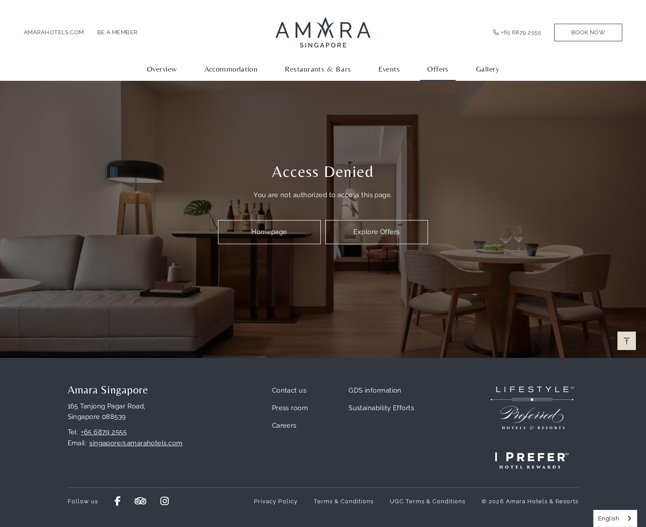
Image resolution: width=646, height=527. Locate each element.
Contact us (289, 390)
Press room (290, 408)
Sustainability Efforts (381, 408)
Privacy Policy (276, 501)
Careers (284, 426)
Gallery (487, 68)
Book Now (588, 32)
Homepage (269, 232)
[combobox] (615, 518)
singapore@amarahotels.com (135, 443)
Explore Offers (376, 232)
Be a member (117, 32)
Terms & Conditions (344, 501)
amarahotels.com (54, 32)
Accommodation (231, 68)
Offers (438, 68)
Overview (162, 68)
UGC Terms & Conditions (427, 501)
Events (389, 68)
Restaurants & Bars (318, 68)
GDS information (375, 390)
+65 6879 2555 (521, 32)
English (608, 518)
